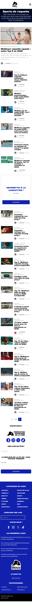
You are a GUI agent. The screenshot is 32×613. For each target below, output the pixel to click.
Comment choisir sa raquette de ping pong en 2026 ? (21, 248)
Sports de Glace (23, 490)
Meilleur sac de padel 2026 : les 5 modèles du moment (21, 113)
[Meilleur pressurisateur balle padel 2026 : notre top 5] (7, 92)
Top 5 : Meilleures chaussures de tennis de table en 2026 (21, 359)
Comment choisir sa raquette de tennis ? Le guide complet (21, 147)
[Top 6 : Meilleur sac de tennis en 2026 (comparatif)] (7, 372)
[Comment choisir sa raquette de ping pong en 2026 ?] (7, 245)
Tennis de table (22, 498)
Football (16, 90)
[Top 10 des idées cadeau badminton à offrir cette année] (7, 386)
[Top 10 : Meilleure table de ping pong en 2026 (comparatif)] (7, 289)
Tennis (3, 498)
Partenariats (21, 589)
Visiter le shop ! (16, 578)
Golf (19, 504)
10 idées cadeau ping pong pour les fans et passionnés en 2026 (21, 406)
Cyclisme (4, 501)
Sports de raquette (12, 46)
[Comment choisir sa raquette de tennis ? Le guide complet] (7, 143)
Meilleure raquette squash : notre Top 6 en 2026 (15, 50)
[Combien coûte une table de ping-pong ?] (7, 275)
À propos (4, 587)
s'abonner (16, 202)
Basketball (5, 507)
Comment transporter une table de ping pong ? (20, 217)
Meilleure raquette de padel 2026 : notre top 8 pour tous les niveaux (22, 130)
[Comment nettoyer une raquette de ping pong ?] (7, 230)
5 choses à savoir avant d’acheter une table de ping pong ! (21, 309)
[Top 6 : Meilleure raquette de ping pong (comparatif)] (7, 261)
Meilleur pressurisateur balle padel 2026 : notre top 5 (21, 96)
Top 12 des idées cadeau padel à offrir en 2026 (21, 342)
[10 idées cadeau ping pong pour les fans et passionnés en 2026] (7, 402)
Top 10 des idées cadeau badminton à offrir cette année (22, 389)
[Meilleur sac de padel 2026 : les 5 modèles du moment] (7, 109)
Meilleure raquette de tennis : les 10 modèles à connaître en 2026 (22, 164)
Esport (19, 496)
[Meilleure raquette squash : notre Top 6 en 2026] (16, 36)
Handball (20, 501)
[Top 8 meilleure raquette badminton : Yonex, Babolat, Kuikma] (7, 73)
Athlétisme (21, 493)
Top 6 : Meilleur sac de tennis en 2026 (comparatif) (22, 374)
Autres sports (22, 507)
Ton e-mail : (16, 193)
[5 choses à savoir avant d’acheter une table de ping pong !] (7, 305)
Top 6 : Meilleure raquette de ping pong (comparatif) (22, 263)
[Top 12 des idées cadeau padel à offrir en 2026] (7, 341)
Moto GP (4, 496)
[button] (30, 4)
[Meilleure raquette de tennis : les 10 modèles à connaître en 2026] (7, 159)
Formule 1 (5, 493)
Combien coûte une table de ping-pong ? (21, 278)
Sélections (4, 46)
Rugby (3, 504)
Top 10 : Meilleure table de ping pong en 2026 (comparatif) (21, 293)
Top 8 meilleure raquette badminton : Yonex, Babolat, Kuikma (20, 78)
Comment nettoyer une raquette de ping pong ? (21, 232)
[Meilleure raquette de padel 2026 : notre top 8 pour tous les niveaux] (7, 126)
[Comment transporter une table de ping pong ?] (7, 214)
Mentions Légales (22, 587)
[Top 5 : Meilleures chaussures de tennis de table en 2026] (7, 356)
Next (19, 419)
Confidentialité (6, 589)
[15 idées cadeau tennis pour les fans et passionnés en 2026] (7, 322)
